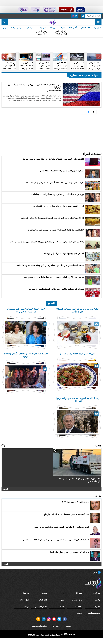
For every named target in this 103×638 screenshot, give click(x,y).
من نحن (68, 626)
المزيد (5, 489)
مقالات (79, 613)
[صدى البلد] (51, 22)
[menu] (98, 22)
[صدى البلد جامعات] (49, 9)
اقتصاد (62, 606)
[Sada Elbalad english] (23, 9)
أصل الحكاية (24, 600)
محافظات (78, 606)
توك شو (30, 28)
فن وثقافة (41, 28)
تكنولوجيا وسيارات (40, 606)
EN (76, 16)
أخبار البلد (73, 28)
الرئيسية (97, 28)
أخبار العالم (43, 600)
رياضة (52, 28)
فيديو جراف (96, 606)
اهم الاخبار (85, 28)
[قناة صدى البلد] (80, 9)
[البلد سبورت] (66, 9)
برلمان (26, 606)
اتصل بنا (56, 626)
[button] (98, 56)
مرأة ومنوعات (16, 28)
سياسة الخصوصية (39, 626)
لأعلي (95, 572)
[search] (5, 22)
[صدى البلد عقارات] (35, 9)
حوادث (62, 28)
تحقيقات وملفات (94, 613)
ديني (4, 28)
